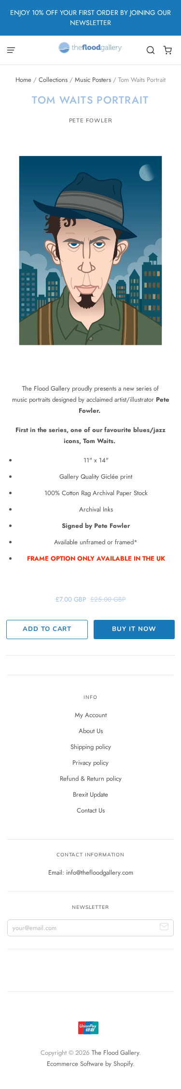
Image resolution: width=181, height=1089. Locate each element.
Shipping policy (90, 746)
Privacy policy (90, 762)
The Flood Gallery (115, 1052)
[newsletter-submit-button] (164, 928)
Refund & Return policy (91, 778)
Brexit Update (90, 794)
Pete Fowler (90, 120)
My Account (91, 715)
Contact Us (91, 810)
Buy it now (134, 629)
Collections (53, 79)
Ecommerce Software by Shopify (90, 1063)
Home (23, 79)
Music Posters (93, 79)
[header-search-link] (150, 50)
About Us (91, 730)
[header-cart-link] (167, 50)
